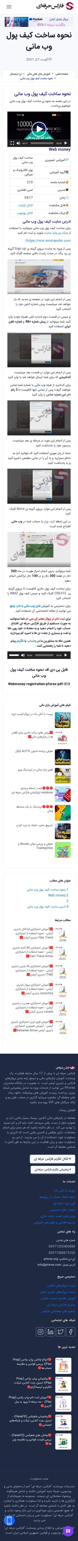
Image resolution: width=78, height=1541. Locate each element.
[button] (39, 129)
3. (67, 901)
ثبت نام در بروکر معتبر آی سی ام (45, 618)
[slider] (42, 143)
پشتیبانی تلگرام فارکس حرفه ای (52, 1170)
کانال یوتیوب (25, 213)
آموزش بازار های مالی (38, 74)
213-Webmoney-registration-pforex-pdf (39, 684)
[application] (39, 129)
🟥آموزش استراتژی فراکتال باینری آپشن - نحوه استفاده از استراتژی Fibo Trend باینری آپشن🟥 (33, 933)
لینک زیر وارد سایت (56, 233)
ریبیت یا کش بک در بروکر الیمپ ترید (32, 714)
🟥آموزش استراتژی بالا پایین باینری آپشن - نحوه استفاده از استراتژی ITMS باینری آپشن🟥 (32, 970)
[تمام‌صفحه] (12, 143)
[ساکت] (18, 143)
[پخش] (66, 143)
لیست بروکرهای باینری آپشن (57, 1292)
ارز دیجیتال (16, 74)
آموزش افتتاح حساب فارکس (58, 1298)
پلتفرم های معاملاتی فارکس (58, 1311)
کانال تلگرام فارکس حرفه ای (51, 1159)
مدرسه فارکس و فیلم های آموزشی (54, 1222)
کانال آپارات (25, 205)
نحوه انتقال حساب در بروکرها (57, 1197)
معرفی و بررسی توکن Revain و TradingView (35, 846)
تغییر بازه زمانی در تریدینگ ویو (35, 770)
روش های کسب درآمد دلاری (58, 1216)
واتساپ (31, 641)
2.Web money (58, 895)
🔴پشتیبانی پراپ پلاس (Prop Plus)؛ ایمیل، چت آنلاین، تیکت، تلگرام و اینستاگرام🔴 (32, 1383)
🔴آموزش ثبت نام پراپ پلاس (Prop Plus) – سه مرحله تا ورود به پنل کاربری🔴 (30, 1402)
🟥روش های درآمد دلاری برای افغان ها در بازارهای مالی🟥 (32, 735)
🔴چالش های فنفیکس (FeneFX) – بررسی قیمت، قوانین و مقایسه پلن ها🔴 (30, 1439)
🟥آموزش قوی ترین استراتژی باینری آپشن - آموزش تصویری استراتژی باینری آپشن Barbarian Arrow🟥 (32, 1026)
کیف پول (49, 521)
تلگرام (20, 641)
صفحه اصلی (61, 74)
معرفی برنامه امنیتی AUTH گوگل (33, 751)
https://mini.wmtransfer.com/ (48, 240)
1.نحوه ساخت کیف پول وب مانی (47, 889)
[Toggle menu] (68, 1531)
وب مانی (40, 385)
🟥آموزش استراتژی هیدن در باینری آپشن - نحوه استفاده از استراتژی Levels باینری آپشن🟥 (32, 1007)
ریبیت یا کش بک (64, 1190)
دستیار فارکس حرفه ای (61, 1304)
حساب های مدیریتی (62, 1209)
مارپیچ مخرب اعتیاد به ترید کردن (34, 825)
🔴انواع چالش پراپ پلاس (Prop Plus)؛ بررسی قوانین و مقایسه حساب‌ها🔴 (32, 1364)
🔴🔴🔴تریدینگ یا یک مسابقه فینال (34, 809)
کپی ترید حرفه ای (64, 1203)
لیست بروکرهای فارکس (61, 1285)
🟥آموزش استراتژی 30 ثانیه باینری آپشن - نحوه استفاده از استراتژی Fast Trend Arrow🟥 (33, 952)
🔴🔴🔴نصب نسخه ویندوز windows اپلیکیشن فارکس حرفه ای (32, 790)
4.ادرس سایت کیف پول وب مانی (47, 906)
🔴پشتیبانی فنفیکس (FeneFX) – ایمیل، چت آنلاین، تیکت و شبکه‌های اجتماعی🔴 (30, 1421)
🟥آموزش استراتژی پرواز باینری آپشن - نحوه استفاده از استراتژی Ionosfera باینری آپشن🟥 (34, 989)
